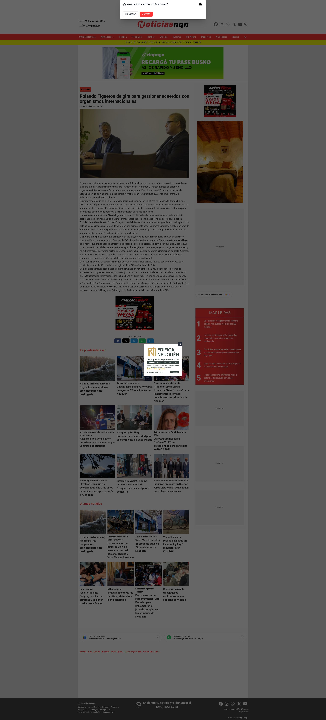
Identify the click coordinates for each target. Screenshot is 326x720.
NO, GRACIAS (130, 14)
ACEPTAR (146, 14)
